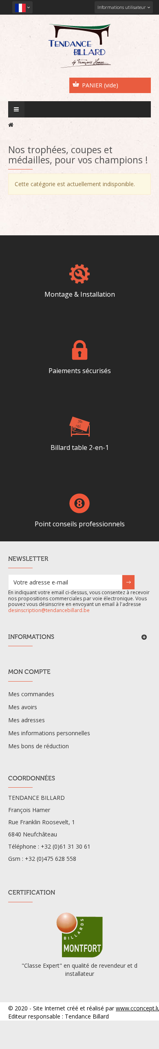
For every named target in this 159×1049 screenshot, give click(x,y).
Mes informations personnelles (49, 733)
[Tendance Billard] (79, 46)
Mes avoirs (22, 707)
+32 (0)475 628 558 (50, 858)
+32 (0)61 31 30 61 (66, 846)
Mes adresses (26, 720)
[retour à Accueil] (10, 124)
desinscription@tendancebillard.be (49, 610)
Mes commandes (31, 694)
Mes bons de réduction (38, 746)
